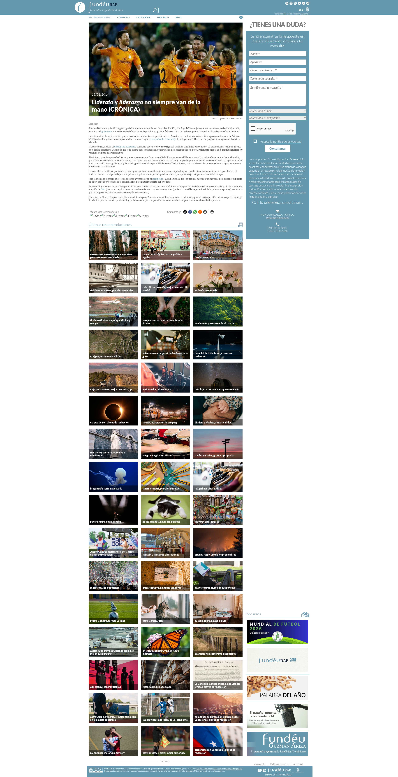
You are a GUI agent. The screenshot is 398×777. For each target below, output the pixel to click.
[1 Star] (95, 216)
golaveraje (107, 131)
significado (157, 178)
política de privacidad (287, 141)
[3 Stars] (119, 216)
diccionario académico (125, 146)
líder (103, 189)
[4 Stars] (131, 216)
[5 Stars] (143, 216)
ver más (166, 761)
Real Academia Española (299, 13)
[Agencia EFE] (301, 9)
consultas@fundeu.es (277, 217)
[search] (155, 10)
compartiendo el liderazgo (163, 139)
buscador (274, 41)
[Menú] (241, 17)
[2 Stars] (107, 216)
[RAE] (307, 9)
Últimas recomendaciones (110, 224)
